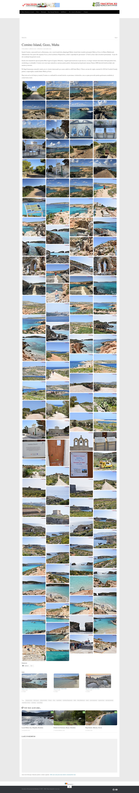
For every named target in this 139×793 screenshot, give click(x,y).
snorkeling (33, 702)
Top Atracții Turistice (53, 12)
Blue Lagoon (36, 700)
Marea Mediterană (81, 700)
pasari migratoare (93, 700)
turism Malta (39, 702)
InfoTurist (63, 12)
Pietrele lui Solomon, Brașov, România (65, 727)
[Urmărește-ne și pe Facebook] (114, 790)
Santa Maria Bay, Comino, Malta (60, 688)
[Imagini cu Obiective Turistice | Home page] (41, 5)
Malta (24, 38)
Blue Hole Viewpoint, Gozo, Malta (92, 688)
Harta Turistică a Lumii (28, 12)
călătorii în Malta (43, 700)
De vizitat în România (75, 12)
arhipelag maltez (29, 700)
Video (37, 12)
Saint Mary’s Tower (26, 702)
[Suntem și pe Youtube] (116, 790)
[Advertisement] (69, 25)
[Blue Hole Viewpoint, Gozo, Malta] (101, 681)
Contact (86, 12)
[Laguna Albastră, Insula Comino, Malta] (37, 681)
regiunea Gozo (101, 700)
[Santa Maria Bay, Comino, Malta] (69, 681)
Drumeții (43, 12)
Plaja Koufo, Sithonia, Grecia (93, 727)
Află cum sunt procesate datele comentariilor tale (63, 774)
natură (87, 700)
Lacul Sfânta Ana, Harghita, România (32, 727)
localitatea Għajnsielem (67, 700)
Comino (50, 700)
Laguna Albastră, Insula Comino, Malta (29, 688)
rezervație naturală (109, 700)
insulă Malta (59, 700)
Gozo (54, 700)
